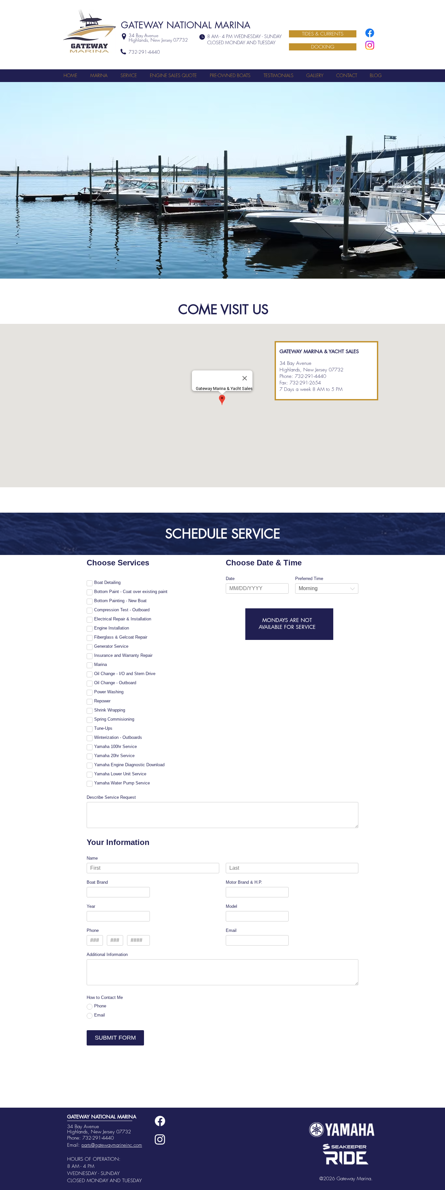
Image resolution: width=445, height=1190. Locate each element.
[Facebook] (370, 33)
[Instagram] (370, 45)
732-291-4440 (98, 1138)
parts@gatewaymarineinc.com (111, 1145)
